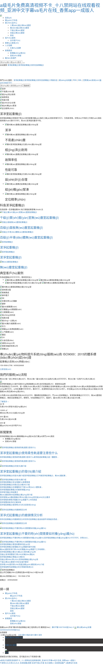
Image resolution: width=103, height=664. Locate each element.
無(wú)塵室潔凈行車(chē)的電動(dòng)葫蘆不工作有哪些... (23, 549)
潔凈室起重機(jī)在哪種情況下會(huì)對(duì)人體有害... (21, 487)
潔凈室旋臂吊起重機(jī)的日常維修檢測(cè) (16, 567)
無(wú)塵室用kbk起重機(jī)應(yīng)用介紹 (16, 494)
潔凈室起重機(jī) (24, 65)
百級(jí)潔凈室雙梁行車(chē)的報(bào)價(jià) (17, 554)
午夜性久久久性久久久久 (9, 662)
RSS (74, 80)
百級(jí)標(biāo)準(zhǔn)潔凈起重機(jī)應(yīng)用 (19, 559)
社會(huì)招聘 (15, 48)
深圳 (40, 635)
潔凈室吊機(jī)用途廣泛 (9, 492)
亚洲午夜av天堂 (38, 662)
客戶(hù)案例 (10, 38)
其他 (12, 35)
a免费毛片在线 (71, 662)
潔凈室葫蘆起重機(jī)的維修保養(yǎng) (15, 489)
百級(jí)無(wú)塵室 (17, 32)
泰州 (32, 635)
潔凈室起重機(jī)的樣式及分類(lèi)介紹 (15, 484)
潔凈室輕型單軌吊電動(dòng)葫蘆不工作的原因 (18, 499)
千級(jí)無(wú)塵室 (17, 30)
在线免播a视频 (25, 662)
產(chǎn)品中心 (11, 22)
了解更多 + (4, 401)
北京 (20, 635)
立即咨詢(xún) (5, 369)
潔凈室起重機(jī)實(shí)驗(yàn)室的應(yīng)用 (18, 551)
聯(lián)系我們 (10, 58)
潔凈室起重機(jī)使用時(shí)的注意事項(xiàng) (18, 504)
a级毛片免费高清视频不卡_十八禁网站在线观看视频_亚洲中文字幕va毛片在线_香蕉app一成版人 (50, 7)
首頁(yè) (8, 17)
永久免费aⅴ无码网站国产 (55, 662)
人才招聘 (8, 45)
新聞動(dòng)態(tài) (17, 53)
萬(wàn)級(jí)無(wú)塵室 (19, 27)
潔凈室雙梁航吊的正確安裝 (10, 502)
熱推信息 (53, 80)
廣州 (36, 635)
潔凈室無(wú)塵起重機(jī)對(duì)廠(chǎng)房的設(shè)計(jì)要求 (25, 497)
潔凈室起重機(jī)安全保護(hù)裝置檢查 (15, 482)
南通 (28, 635)
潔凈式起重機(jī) (37, 65)
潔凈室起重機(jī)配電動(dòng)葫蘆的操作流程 (18, 546)
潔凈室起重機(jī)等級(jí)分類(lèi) (12, 556)
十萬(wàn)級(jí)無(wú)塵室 (20, 25)
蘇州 (24, 635)
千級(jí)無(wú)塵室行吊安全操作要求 (14, 562)
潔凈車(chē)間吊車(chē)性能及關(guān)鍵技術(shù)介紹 (22, 564)
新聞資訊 (8, 50)
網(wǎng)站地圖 (65, 80)
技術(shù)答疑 (15, 55)
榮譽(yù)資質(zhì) (12, 43)
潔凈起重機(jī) (13, 65)
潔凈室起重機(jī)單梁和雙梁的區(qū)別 (15, 544)
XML (80, 80)
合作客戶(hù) (15, 40)
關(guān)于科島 (11, 20)
